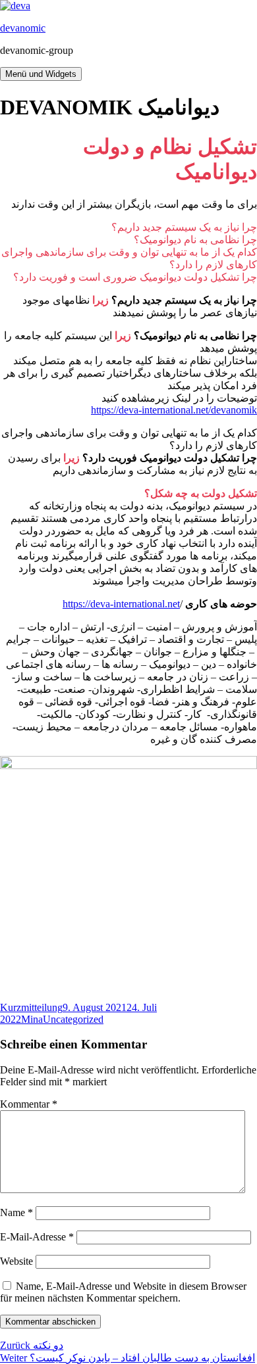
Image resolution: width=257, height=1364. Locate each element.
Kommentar (28, 1104)
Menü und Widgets (40, 74)
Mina (32, 1019)
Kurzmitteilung (31, 1007)
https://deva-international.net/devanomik (174, 409)
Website (16, 1261)
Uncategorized (73, 1019)
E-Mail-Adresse (37, 1236)
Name (16, 1212)
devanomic (22, 28)
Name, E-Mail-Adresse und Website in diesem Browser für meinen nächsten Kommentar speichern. (123, 1292)
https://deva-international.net (121, 603)
